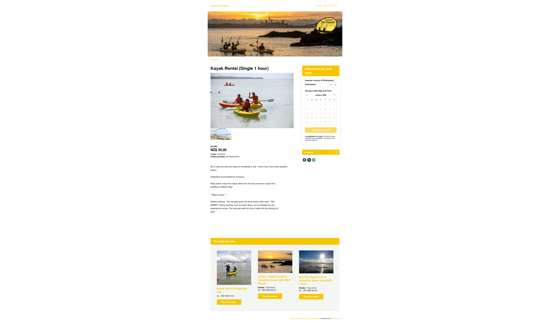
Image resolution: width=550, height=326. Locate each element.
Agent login (335, 318)
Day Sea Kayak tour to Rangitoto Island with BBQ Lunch (315, 280)
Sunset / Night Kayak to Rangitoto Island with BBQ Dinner (274, 280)
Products (214, 60)
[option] (221, 134)
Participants (310, 84)
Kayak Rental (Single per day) (232, 290)
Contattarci (309, 152)
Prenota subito (229, 302)
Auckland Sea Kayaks (220, 5)
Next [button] (336, 266)
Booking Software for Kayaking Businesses (305, 318)
